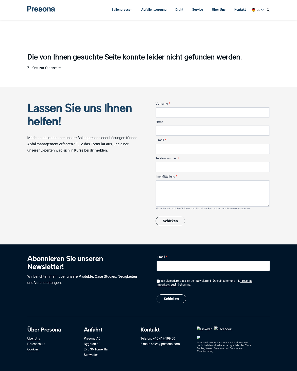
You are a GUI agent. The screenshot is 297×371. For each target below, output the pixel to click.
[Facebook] (223, 329)
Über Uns (218, 9)
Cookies (33, 349)
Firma (159, 122)
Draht (179, 9)
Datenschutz (36, 344)
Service (197, 9)
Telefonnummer (167, 158)
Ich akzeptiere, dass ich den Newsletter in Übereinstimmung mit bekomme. (204, 282)
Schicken (170, 221)
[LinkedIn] (204, 329)
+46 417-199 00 (164, 338)
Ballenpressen (122, 9)
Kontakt (240, 9)
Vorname (163, 103)
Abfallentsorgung (153, 9)
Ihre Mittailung (166, 176)
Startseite (53, 68)
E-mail (161, 140)
